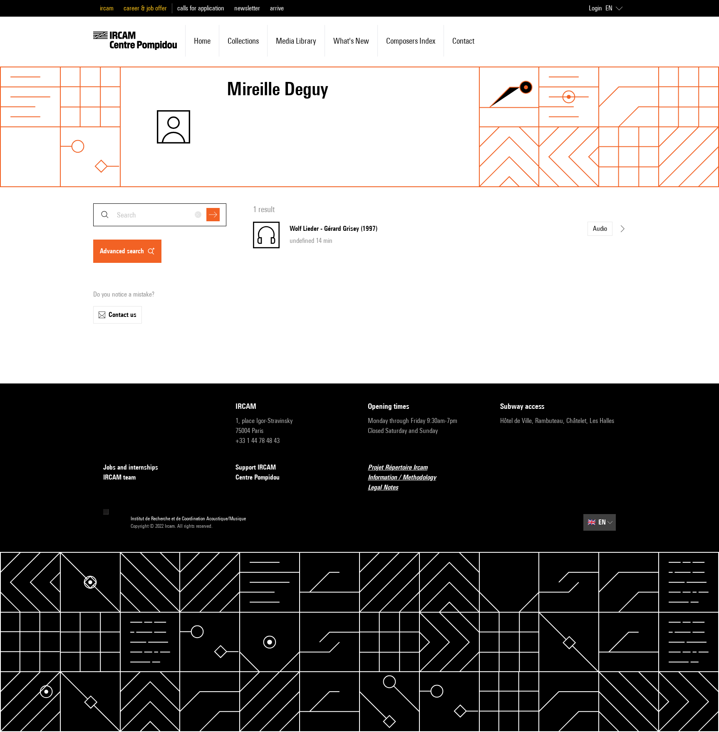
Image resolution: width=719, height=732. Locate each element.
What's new (351, 40)
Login (595, 8)
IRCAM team (119, 477)
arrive (277, 8)
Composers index (410, 40)
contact (463, 40)
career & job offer (145, 8)
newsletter (247, 8)
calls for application (200, 8)
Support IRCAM (256, 467)
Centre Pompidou (258, 477)
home (202, 40)
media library (296, 40)
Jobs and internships (130, 467)
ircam (107, 8)
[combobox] (159, 214)
